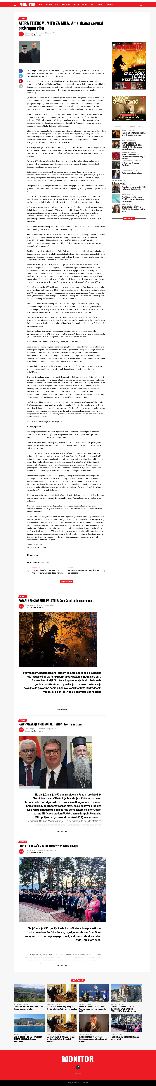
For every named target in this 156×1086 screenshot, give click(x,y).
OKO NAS (100, 5)
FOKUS (57, 5)
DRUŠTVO (76, 5)
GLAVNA (41, 5)
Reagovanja (110, 5)
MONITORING (66, 5)
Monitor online (36, 35)
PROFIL (93, 5)
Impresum (78, 1073)
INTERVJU (84, 5)
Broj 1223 (45, 563)
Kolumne (49, 5)
